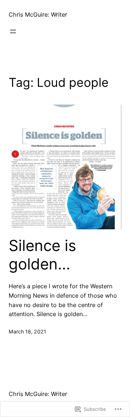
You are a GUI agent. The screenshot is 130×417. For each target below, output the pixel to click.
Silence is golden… (42, 255)
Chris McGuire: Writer (38, 14)
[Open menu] (13, 31)
